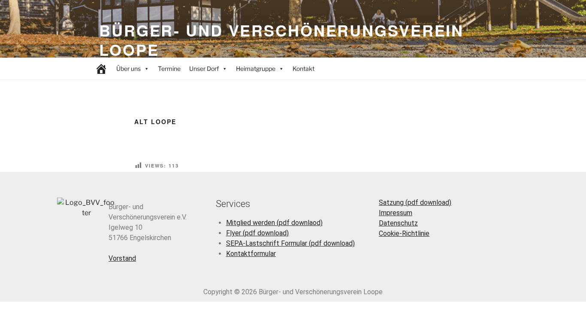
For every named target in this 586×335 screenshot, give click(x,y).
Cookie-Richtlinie (404, 233)
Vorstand (122, 258)
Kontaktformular (251, 254)
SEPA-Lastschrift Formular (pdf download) (290, 243)
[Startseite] (101, 68)
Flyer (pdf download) (257, 233)
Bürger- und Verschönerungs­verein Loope (281, 40)
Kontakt (303, 68)
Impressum (395, 213)
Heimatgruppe (255, 68)
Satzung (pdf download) (415, 202)
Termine (169, 68)
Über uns (128, 68)
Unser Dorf (204, 68)
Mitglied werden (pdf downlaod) (274, 223)
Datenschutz (398, 223)
